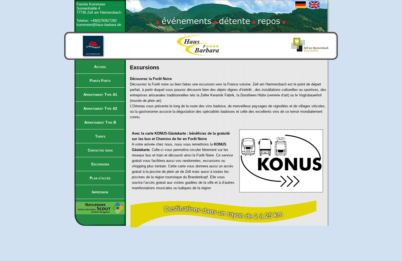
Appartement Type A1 (100, 95)
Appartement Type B (100, 122)
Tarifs (100, 136)
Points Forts (100, 81)
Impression (100, 192)
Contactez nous (100, 150)
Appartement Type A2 (100, 108)
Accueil (100, 67)
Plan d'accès (100, 178)
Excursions (100, 164)
